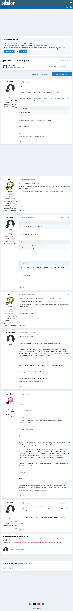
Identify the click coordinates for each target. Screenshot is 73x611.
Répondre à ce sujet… (19, 549)
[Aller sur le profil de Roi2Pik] (5, 67)
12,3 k (11, 409)
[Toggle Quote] (22, 108)
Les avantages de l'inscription (25, 45)
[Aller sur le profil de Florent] (11, 185)
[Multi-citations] (20, 142)
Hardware (27, 67)
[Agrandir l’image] (19, 133)
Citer (24, 141)
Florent (10, 179)
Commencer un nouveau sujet (40, 74)
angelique (10, 394)
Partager (53, 66)
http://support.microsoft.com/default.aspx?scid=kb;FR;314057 (44, 365)
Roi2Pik (13, 65)
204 (11, 97)
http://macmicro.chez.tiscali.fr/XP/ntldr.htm (35, 372)
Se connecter (9, 51)
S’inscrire (23, 51)
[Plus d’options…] (68, 82)
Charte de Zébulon (41, 45)
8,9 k (11, 194)
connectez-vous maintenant (44, 539)
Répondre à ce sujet (61, 74)
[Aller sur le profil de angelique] (11, 400)
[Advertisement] (22, 23)
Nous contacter (36, 608)
